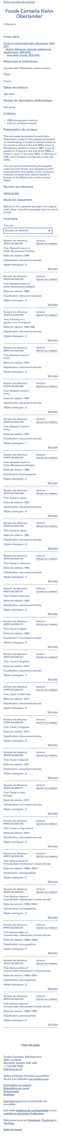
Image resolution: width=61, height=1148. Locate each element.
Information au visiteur (17, 1085)
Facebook (48, 1120)
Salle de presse (13, 1129)
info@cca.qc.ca (13, 1069)
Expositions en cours (16, 1088)
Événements (11, 1091)
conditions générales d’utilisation (24, 1113)
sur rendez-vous (38, 1079)
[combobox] (28, 231)
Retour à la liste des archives (19, 2)
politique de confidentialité (32, 1110)
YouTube (9, 1123)
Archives (9, 1094)
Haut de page (30, 1045)
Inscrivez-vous (12, 1101)
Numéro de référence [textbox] (16, 230)
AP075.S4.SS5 (11, 193)
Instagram (34, 1120)
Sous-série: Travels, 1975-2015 (23, 55)
